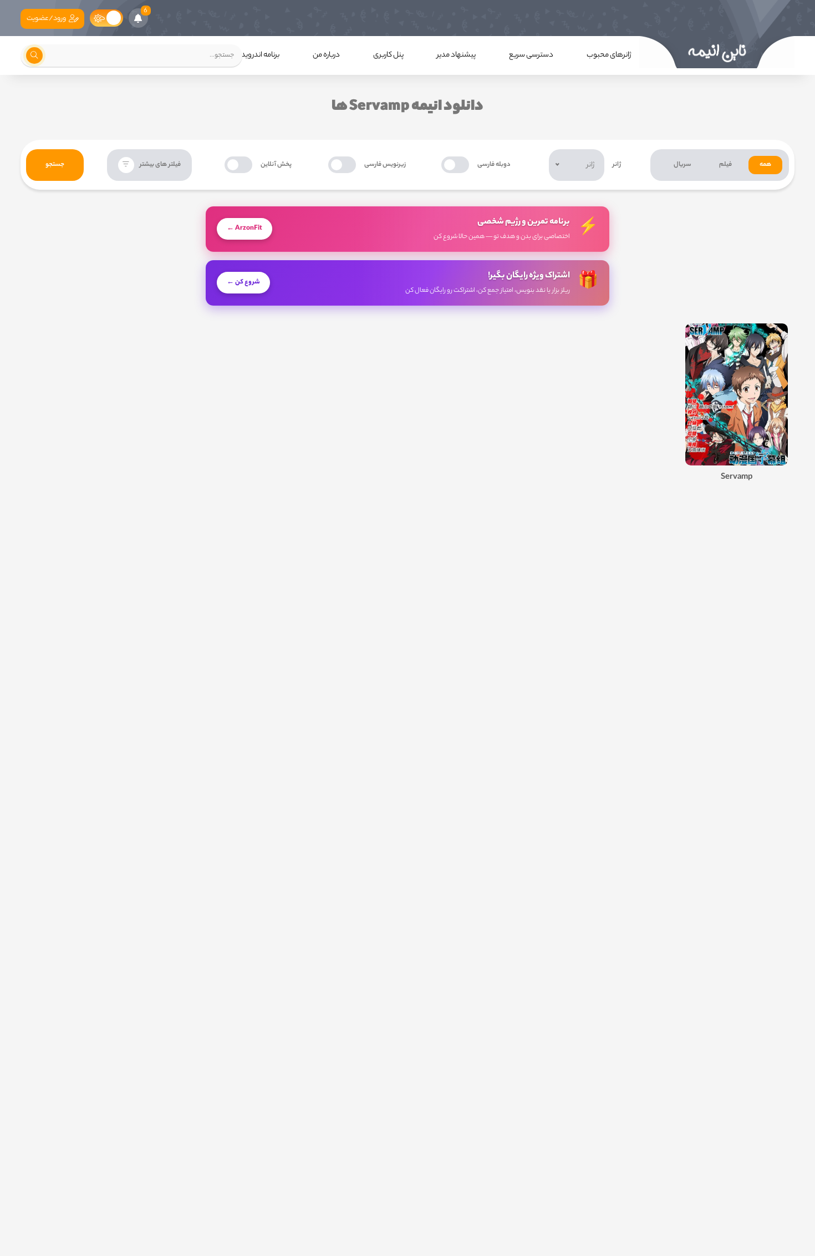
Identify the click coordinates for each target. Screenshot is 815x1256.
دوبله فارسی (494, 164)
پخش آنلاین (276, 164)
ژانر (617, 164)
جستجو (54, 164)
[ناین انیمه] (716, 52)
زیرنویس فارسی (385, 164)
